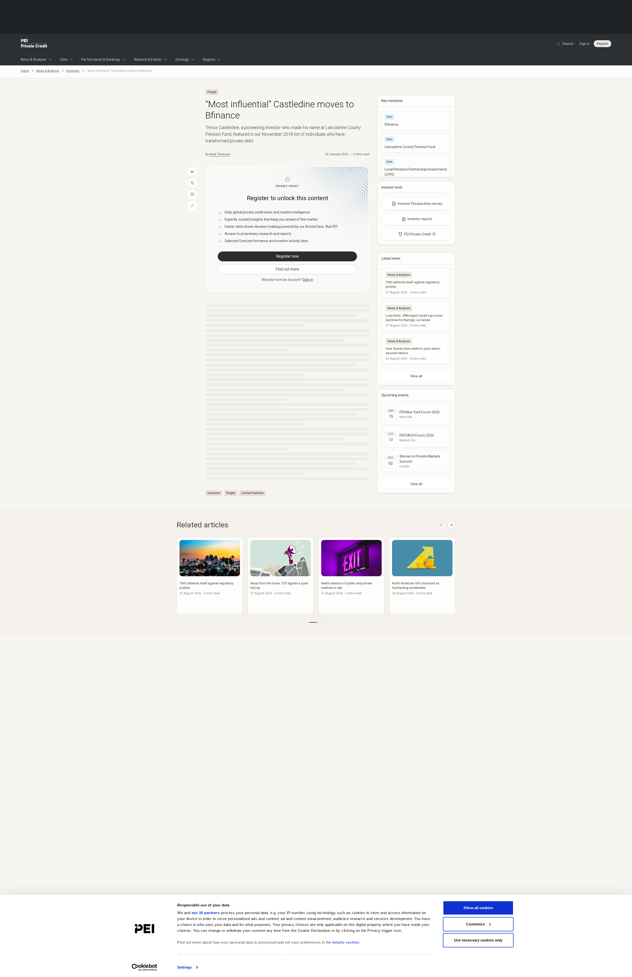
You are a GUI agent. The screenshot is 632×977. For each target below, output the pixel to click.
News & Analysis (33, 59)
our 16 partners (206, 913)
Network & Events (147, 59)
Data (63, 59)
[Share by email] (192, 194)
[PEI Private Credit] (34, 43)
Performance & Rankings (100, 59)
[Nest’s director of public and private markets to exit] (351, 575)
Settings (184, 967)
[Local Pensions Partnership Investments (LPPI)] (416, 168)
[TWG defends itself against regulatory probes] (416, 282)
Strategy (182, 59)
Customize (475, 924)
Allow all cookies (478, 908)
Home (25, 71)
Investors (72, 71)
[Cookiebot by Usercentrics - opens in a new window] (144, 967)
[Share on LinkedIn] (192, 171)
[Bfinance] (416, 120)
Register (602, 43)
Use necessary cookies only (478, 940)
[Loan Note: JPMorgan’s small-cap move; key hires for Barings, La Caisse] (416, 316)
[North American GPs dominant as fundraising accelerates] (422, 575)
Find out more (287, 269)
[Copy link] (192, 205)
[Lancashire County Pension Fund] (416, 143)
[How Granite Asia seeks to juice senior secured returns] (416, 349)
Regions (209, 59)
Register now (287, 256)
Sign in (584, 44)
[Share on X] (192, 183)
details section (345, 942)
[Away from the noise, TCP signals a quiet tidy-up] (280, 575)
